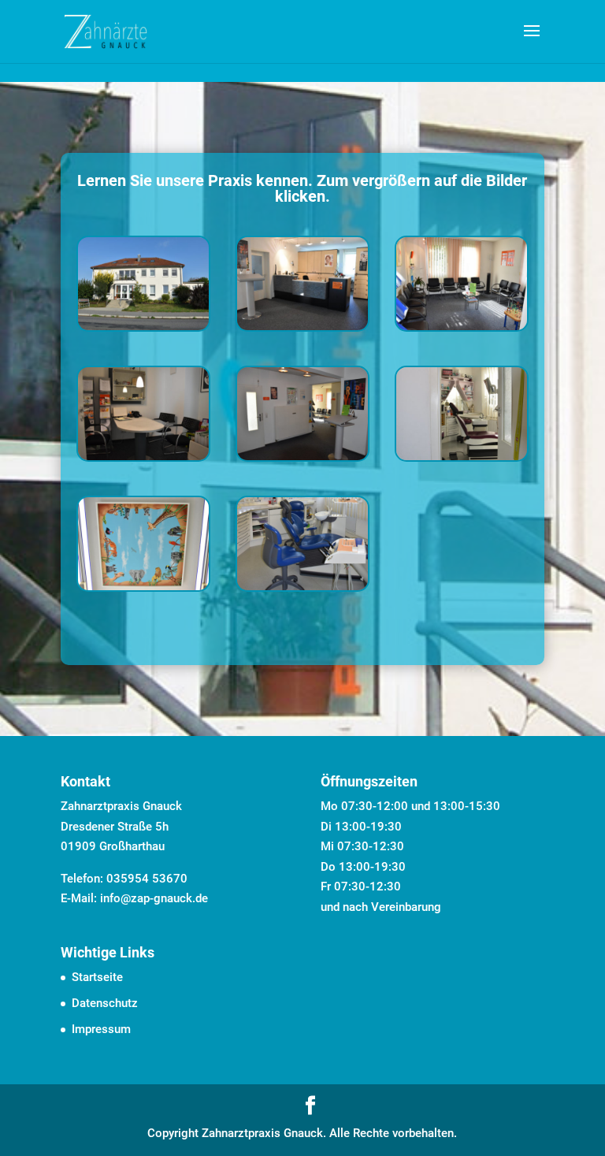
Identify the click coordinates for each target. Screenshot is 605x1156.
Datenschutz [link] (105, 1003)
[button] (531, 41)
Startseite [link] (97, 977)
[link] (106, 31)
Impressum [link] (101, 1029)
